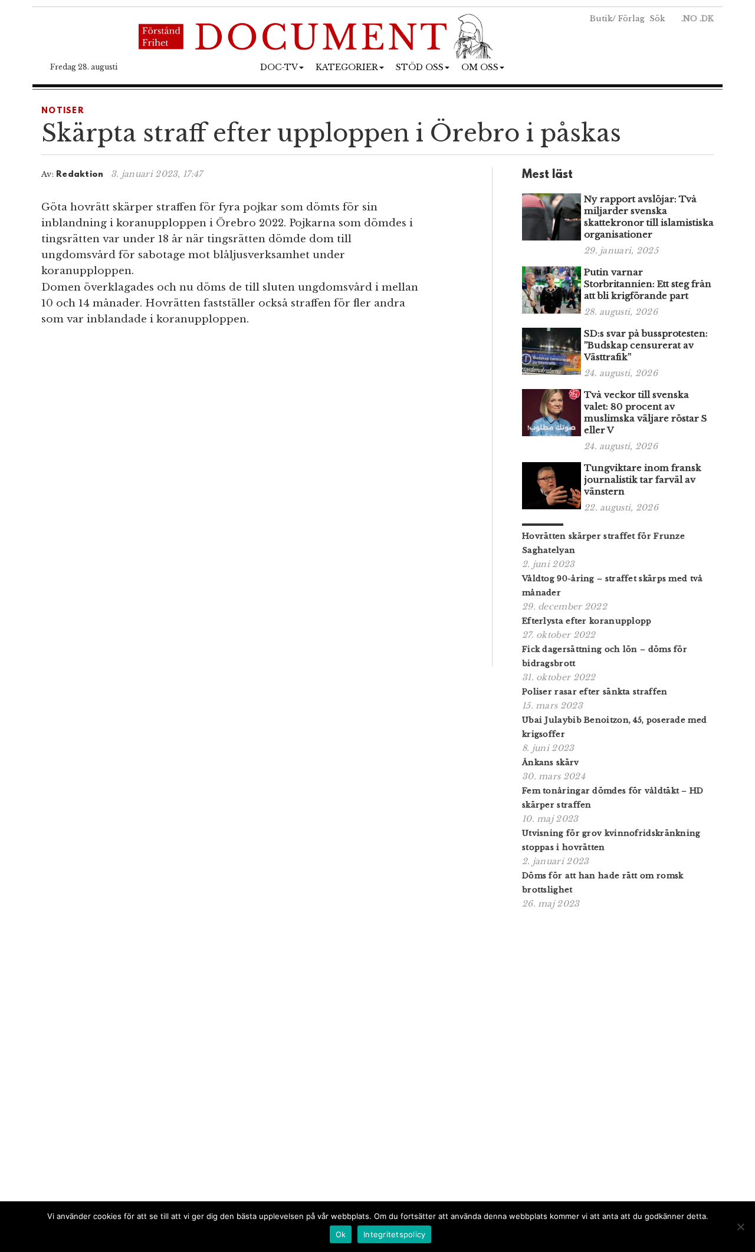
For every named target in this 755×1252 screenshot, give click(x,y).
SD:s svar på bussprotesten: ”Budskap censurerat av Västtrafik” (646, 345)
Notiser (62, 111)
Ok (341, 1234)
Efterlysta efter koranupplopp (587, 621)
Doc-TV (279, 67)
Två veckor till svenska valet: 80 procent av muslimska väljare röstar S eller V (645, 412)
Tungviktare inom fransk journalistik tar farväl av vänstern (642, 479)
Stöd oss (420, 67)
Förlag (631, 19)
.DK (707, 19)
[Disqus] (251, 500)
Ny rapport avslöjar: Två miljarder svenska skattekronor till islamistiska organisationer (649, 216)
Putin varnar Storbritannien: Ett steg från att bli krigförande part (647, 283)
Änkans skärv (550, 762)
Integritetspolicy (394, 1234)
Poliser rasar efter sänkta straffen (595, 692)
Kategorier (347, 67)
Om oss (479, 67)
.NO (689, 19)
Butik (601, 19)
